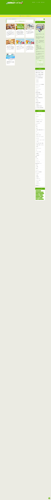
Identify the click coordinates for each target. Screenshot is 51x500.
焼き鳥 (37, 146)
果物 (37, 168)
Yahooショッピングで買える (39, 192)
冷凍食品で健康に (38, 92)
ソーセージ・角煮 (38, 151)
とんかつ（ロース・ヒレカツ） (40, 136)
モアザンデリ (38, 183)
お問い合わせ (43, 2)
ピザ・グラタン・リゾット (39, 119)
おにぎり (37, 116)
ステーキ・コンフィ (38, 148)
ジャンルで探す (38, 2)
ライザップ (37, 173)
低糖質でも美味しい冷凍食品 (39, 72)
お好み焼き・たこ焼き (39, 121)
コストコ (37, 82)
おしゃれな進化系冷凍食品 (39, 77)
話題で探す (33, 2)
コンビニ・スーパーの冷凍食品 (40, 84)
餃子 (37, 126)
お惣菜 (37, 166)
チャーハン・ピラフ (38, 114)
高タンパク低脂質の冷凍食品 (39, 74)
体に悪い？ (37, 104)
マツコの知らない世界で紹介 (39, 107)
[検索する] (44, 19)
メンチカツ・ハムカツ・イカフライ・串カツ (40, 141)
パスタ (37, 158)
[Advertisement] (25, 10)
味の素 (42, 196)
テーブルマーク (41, 193)
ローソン (37, 87)
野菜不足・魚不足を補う (39, 94)
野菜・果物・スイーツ (39, 163)
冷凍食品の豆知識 (38, 102)
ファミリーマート (38, 89)
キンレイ (37, 193)
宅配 (37, 99)
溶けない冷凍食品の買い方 (11, 29)
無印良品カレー (38, 185)
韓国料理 (37, 153)
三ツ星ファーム (38, 178)
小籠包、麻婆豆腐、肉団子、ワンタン (40, 131)
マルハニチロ (38, 196)
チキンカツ (37, 138)
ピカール (37, 79)
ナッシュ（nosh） (38, 180)
